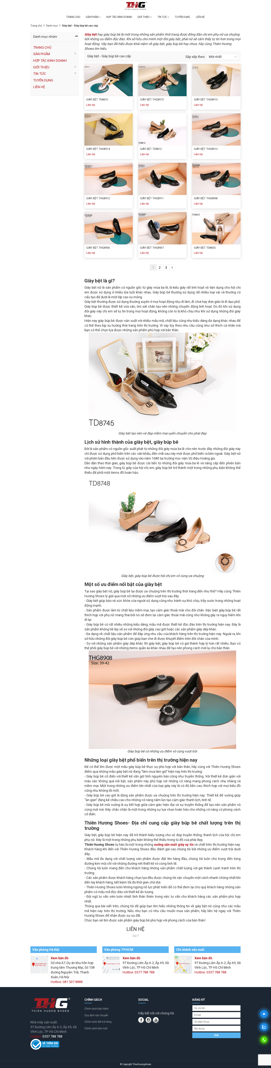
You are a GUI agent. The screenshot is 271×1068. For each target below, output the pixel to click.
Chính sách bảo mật (95, 1028)
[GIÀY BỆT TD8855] (216, 228)
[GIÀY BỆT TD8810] (108, 80)
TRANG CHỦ (73, 16)
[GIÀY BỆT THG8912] (108, 179)
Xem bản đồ (59, 958)
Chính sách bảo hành (96, 1008)
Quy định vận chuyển (96, 1015)
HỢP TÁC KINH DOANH (119, 16)
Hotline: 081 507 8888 (67, 982)
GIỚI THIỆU (144, 16)
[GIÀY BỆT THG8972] (162, 80)
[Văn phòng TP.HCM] (111, 964)
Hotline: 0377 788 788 (138, 972)
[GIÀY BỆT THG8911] (162, 179)
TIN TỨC (162, 16)
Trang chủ (36, 25)
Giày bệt (90, 34)
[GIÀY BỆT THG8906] (108, 228)
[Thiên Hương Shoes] (136, 6)
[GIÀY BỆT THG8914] (108, 129)
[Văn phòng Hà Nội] (39, 964)
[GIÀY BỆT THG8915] (216, 80)
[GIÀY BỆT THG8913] (216, 129)
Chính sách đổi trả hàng (98, 1021)
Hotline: (46, 1036)
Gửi (216, 1035)
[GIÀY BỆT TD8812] (162, 129)
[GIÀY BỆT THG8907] (162, 228)
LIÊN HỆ (200, 16)
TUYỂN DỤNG (182, 16)
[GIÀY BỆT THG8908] (216, 179)
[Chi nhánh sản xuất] (183, 964)
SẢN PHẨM (92, 16)
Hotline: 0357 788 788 (210, 972)
